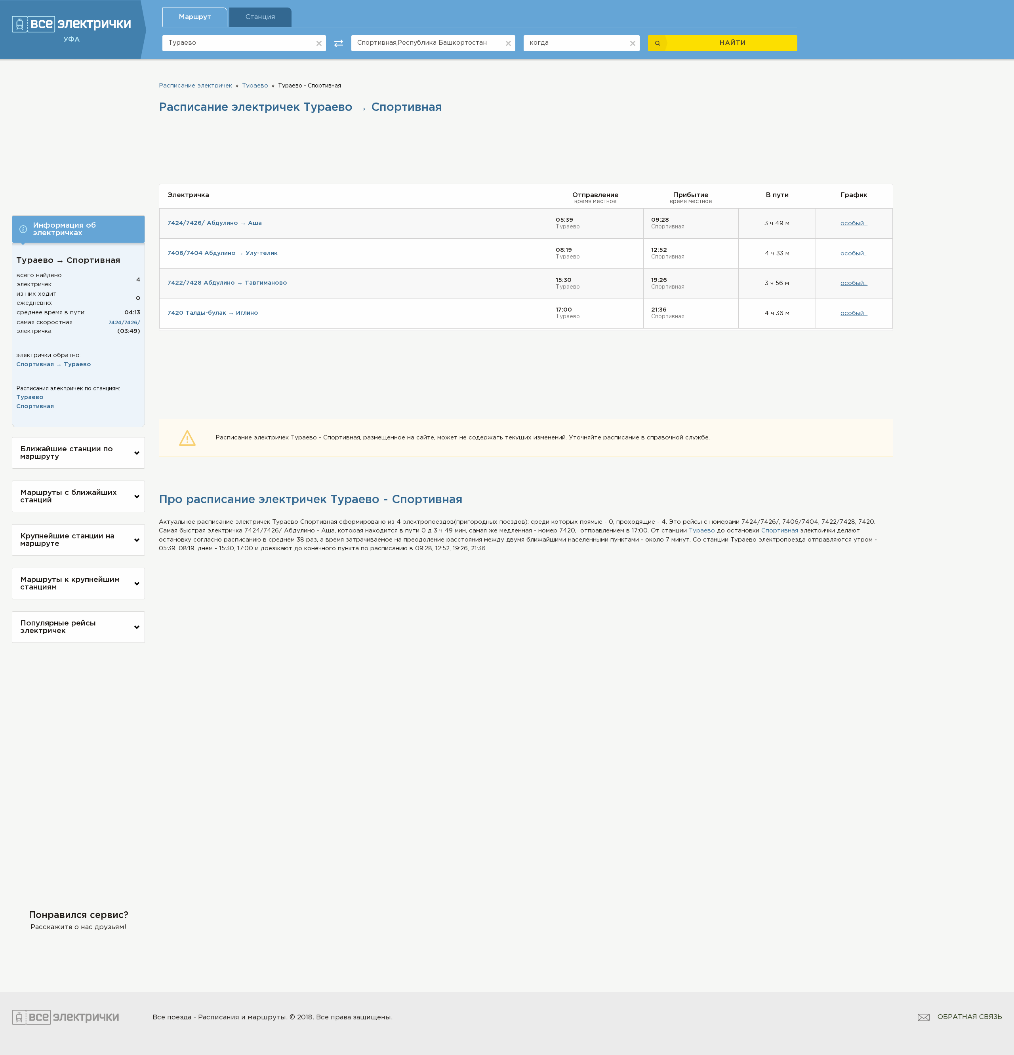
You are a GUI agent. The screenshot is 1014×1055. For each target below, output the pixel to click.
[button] (78, 229)
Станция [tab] (260, 17)
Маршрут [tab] (195, 17)
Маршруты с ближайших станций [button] (68, 496)
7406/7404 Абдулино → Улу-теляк (223, 253)
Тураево (30, 397)
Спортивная (35, 406)
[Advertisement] (78, 133)
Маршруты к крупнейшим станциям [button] (70, 583)
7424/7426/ (124, 323)
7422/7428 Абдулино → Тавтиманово (227, 282)
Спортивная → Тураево (53, 364)
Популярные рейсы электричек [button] (58, 627)
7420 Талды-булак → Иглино (213, 313)
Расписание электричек (195, 85)
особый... (854, 223)
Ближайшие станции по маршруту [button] (66, 453)
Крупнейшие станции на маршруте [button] (67, 540)
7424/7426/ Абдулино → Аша (215, 223)
